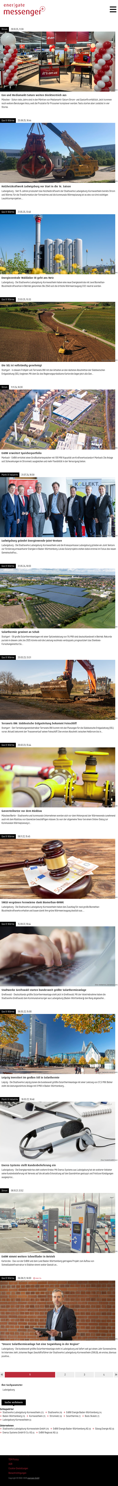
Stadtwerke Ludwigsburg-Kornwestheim (23, 1412)
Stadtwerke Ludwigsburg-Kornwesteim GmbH (26, 1428)
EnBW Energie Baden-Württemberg (84, 1412)
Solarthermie (73, 1416)
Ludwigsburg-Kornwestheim (17, 1419)
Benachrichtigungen (17, 1473)
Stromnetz (56, 1416)
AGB (10, 1463)
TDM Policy (13, 1459)
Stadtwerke (55, 1412)
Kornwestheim (37, 1416)
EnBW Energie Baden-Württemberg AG (72, 1428)
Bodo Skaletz (92, 1416)
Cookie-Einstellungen (18, 1468)
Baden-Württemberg (14, 1416)
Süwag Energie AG (104, 1428)
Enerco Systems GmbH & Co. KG (19, 1432)
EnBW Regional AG (48, 1432)
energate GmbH (33, 1478)
